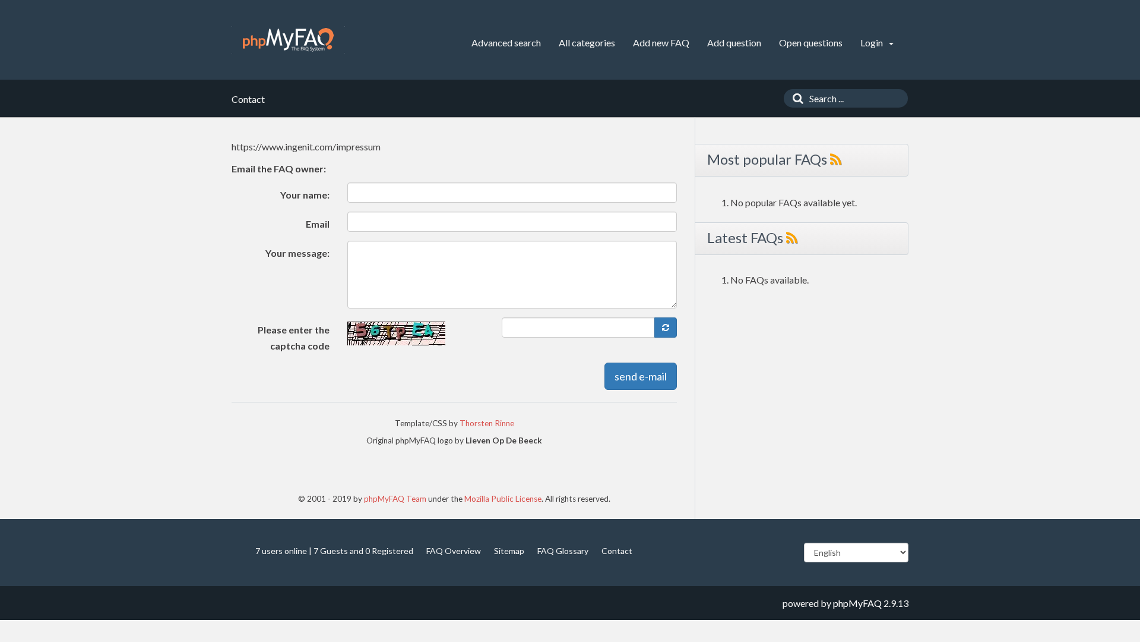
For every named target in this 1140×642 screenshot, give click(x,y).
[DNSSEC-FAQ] (288, 40)
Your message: (297, 253)
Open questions (811, 42)
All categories (587, 42)
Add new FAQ (661, 42)
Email (318, 223)
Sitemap (509, 551)
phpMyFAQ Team (395, 498)
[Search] (795, 98)
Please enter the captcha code (294, 337)
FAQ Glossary (562, 551)
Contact (616, 551)
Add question (734, 42)
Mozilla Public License (503, 498)
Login (872, 42)
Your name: (305, 194)
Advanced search (506, 42)
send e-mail (641, 376)
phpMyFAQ (857, 603)
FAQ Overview (453, 551)
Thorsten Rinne (487, 423)
